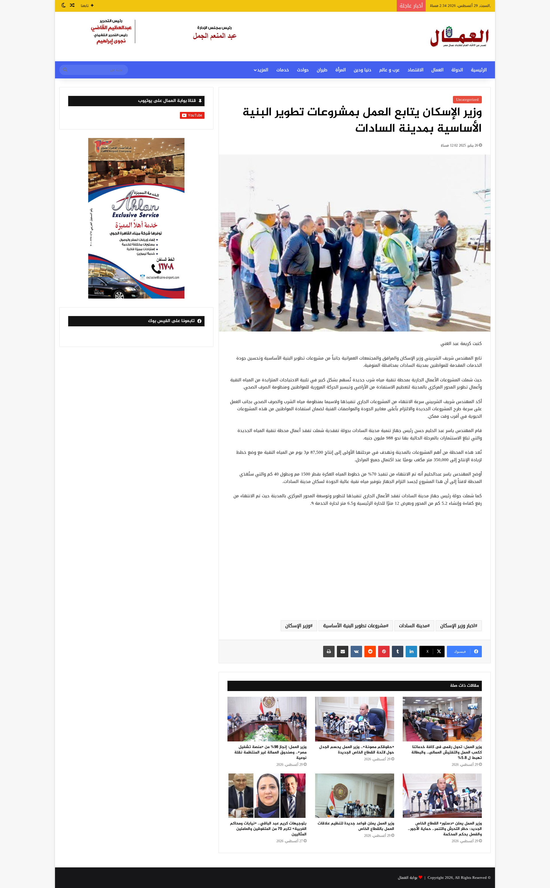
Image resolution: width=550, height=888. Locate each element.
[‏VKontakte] (356, 651)
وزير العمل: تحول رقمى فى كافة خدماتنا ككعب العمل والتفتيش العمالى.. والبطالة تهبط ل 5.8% (446, 752)
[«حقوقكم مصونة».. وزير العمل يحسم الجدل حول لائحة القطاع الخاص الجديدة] (354, 719)
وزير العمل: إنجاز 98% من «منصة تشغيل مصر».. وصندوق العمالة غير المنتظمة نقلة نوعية (270, 752)
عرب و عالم (389, 70)
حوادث (303, 70)
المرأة (340, 70)
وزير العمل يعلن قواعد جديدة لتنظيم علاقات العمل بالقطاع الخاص (356, 826)
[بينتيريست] (384, 651)
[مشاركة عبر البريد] (342, 651)
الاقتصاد (415, 70)
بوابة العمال (407, 877)
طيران (322, 70)
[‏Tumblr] (397, 651)
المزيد (262, 70)
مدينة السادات (413, 625)
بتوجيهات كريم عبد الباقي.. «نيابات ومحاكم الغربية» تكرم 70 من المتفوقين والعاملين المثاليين (268, 829)
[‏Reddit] (370, 651)
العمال (437, 70)
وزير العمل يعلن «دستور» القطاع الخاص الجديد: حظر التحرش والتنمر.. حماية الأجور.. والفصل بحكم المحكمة (445, 829)
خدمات (282, 70)
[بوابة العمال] (460, 36)
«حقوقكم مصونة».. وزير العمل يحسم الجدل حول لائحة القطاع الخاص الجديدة (356, 750)
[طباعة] (329, 651)
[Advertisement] (354, 570)
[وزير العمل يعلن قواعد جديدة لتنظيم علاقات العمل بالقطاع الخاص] (354, 795)
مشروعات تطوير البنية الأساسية (354, 625)
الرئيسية (479, 70)
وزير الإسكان (297, 625)
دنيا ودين (362, 70)
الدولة (457, 70)
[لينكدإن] (411, 651)
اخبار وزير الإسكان (457, 625)
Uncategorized (467, 99)
